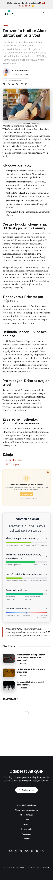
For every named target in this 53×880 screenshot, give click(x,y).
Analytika (26, 839)
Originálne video (14, 460)
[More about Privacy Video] (48, 472)
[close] (50, 4)
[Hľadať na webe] (44, 13)
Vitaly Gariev (26, 123)
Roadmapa (26, 834)
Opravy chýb (26, 829)
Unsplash (35, 123)
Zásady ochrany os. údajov (26, 810)
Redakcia (26, 824)
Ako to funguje (26, 815)
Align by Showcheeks (41, 867)
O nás (26, 820)
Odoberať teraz (28, 790)
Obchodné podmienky (26, 805)
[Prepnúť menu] (49, 13)
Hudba (5, 26)
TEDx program (13, 464)
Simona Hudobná (20, 70)
